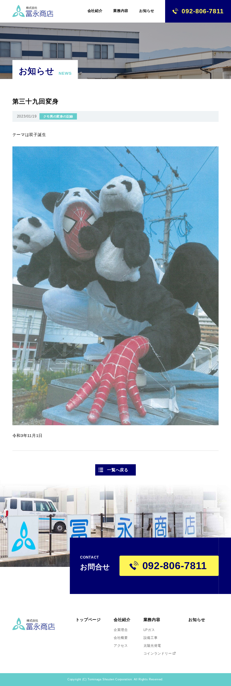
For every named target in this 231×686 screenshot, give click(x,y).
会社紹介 (122, 620)
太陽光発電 (152, 645)
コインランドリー (157, 653)
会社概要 (121, 638)
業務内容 (151, 620)
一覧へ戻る (117, 470)
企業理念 (121, 630)
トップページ (88, 620)
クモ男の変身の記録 (58, 116)
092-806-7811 (203, 11)
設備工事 (150, 638)
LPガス (149, 630)
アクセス (121, 645)
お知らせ (196, 620)
